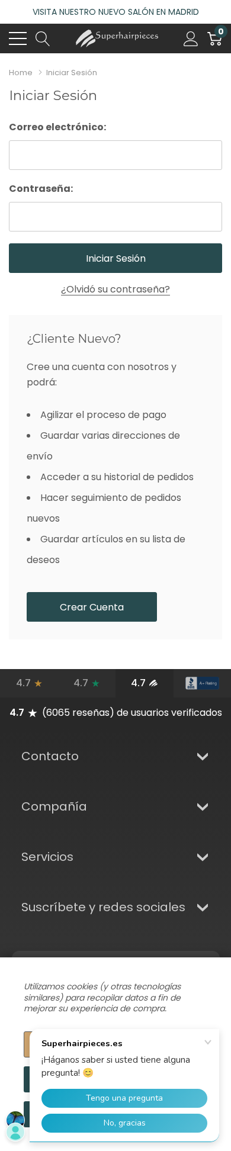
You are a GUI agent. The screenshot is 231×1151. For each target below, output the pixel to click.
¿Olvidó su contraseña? (115, 289)
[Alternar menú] (18, 38)
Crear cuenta (92, 607)
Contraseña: (41, 188)
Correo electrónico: (57, 127)
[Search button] (43, 38)
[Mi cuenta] (191, 38)
